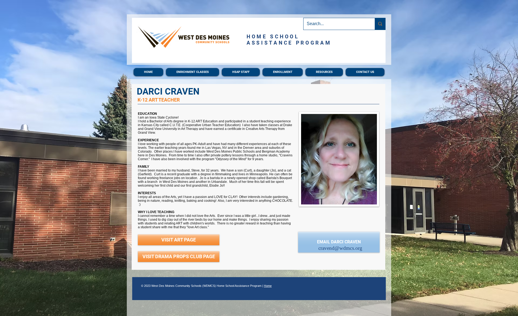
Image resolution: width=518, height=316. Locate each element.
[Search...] (380, 24)
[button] (192, 72)
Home (268, 285)
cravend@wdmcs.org (340, 248)
